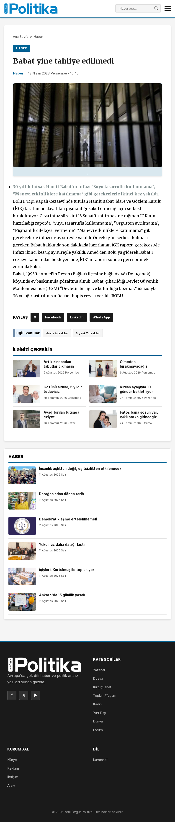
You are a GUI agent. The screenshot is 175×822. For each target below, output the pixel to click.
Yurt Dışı (99, 713)
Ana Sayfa (20, 36)
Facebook (53, 317)
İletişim (12, 777)
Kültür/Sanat (102, 687)
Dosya (98, 678)
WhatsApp (101, 317)
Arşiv (11, 785)
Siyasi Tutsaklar (88, 333)
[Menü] (168, 8)
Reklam (13, 768)
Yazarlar (99, 670)
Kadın (97, 704)
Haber (38, 36)
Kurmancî (100, 760)
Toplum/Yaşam (104, 695)
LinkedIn (77, 317)
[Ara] (156, 8)
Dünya (98, 721)
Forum (98, 730)
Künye (12, 760)
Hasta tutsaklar (57, 333)
